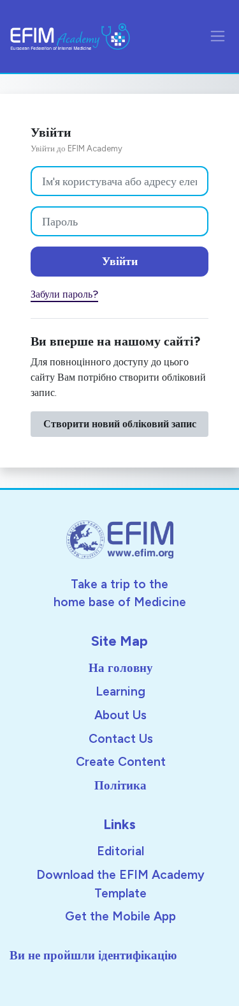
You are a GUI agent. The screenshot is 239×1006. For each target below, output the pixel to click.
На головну (121, 667)
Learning (120, 691)
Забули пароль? (64, 294)
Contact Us (121, 738)
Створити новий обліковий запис (119, 424)
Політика (120, 785)
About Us (120, 715)
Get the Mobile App (120, 916)
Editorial (120, 851)
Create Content (121, 761)
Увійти (120, 261)
